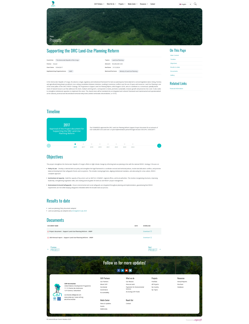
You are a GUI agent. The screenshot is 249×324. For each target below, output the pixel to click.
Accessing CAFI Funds (133, 292)
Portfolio (154, 281)
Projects (55, 40)
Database (180, 287)
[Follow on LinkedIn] (122, 270)
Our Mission (130, 281)
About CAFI (103, 284)
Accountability (104, 292)
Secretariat (103, 287)
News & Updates (105, 303)
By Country (155, 287)
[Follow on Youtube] (126, 270)
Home (52, 36)
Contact (152, 4)
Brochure (180, 284)
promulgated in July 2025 (79, 211)
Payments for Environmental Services (135, 288)
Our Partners (104, 281)
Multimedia (103, 309)
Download (146, 231)
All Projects (155, 284)
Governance (104, 290)
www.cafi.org (79, 297)
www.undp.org (68, 297)
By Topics (155, 290)
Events (102, 306)
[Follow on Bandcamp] (130, 270)
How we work (130, 284)
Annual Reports (182, 281)
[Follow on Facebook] (118, 270)
